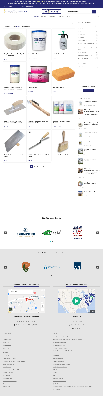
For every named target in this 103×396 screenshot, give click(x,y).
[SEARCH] (94, 11)
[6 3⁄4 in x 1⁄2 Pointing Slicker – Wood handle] (39, 141)
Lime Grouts (81, 37)
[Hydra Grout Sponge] (63, 74)
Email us (77, 328)
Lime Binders (81, 29)
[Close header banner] (101, 2)
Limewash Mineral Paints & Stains (12, 369)
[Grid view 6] (62, 23)
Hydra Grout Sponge (58, 87)
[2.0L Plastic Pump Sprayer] (63, 40)
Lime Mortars (81, 31)
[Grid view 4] (67, 23)
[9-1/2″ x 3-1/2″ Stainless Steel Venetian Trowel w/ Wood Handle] (15, 107)
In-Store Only (81, 66)
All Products (81, 26)
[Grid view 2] (56, 23)
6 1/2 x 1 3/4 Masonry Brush (60, 154)
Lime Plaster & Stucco (83, 40)
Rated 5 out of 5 (26, 26)
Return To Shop (88, 90)
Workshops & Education (10, 381)
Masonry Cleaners (82, 52)
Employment (6, 348)
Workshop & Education (83, 64)
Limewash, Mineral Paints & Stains (85, 48)
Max (17, 26)
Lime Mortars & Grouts (9, 358)
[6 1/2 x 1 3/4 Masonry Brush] (63, 141)
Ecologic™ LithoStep (34, 53)
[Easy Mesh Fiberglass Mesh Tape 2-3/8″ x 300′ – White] (15, 40)
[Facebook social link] (14, 6)
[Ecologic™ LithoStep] (39, 40)
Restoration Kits (82, 61)
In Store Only (6, 386)
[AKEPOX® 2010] (39, 74)
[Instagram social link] (16, 6)
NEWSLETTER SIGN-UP (27, 6)
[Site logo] (51, 11)
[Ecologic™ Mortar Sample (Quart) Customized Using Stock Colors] (15, 74)
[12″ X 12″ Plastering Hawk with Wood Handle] (15, 141)
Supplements (6, 375)
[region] (51, 233)
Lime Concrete (81, 34)
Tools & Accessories (83, 58)
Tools (4, 383)
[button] (5, 232)
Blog (54, 375)
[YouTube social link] (18, 6)
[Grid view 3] (64, 23)
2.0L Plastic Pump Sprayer (60, 53)
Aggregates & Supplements (85, 55)
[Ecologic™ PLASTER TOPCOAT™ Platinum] (63, 107)
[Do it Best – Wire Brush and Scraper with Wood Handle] (39, 107)
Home (4, 23)
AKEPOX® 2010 (32, 87)
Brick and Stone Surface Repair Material (86, 44)
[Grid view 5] (59, 23)
